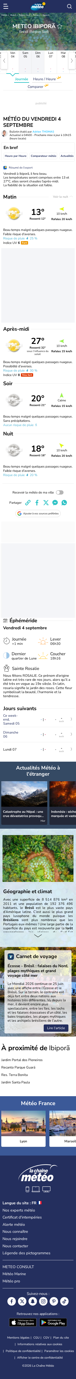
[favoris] (60, 26)
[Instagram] (43, 1301)
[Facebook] (11, 1301)
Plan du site (61, 1338)
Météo (4, 15)
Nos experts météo (19, 1210)
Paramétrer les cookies (59, 1351)
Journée (21, 79)
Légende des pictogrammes (26, 1253)
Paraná (36, 15)
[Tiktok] (64, 1301)
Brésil (13, 15)
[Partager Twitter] (46, 502)
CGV (46, 1338)
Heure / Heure (45, 79)
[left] (4, 60)
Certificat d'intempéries (22, 1217)
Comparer (36, 86)
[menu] (6, 6)
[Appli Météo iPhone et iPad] (23, 1323)
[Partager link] (28, 502)
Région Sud (24, 15)
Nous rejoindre (15, 1238)
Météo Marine (14, 1273)
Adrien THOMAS (43, 132)
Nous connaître (15, 1231)
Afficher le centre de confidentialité (40, 1357)
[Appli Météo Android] (53, 1323)
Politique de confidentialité (23, 1351)
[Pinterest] (54, 1301)
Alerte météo (14, 1224)
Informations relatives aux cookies (40, 1344)
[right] (71, 60)
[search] (69, 6)
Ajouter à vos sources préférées (41, 513)
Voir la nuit (61, 197)
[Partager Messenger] (55, 502)
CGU (36, 1338)
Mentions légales (18, 1338)
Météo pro (11, 1281)
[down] (38, 936)
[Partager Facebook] (37, 502)
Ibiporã (45, 15)
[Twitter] (22, 1301)
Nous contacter (15, 1246)
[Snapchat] (32, 1301)
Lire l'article (56, 1028)
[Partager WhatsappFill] (64, 502)
